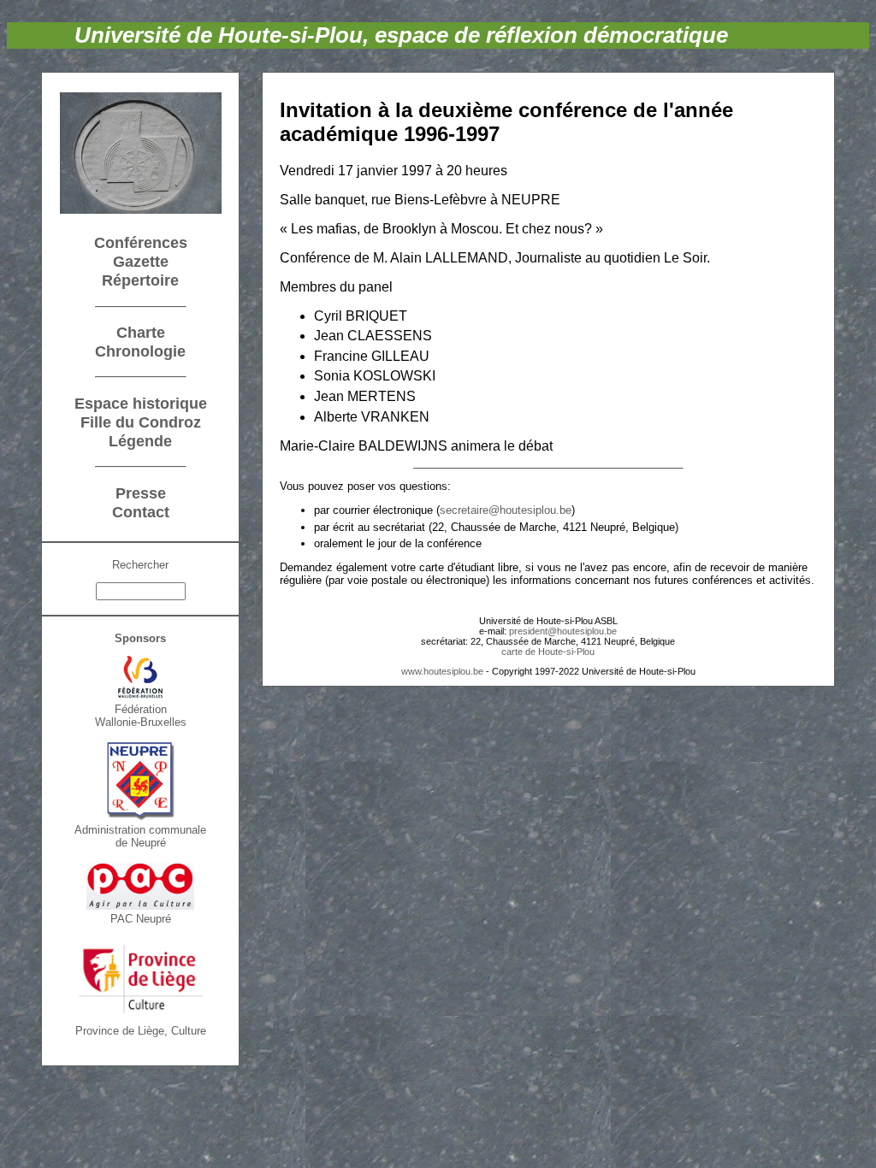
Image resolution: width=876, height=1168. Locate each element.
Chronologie (140, 351)
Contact (140, 512)
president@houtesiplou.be (563, 631)
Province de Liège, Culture (140, 1030)
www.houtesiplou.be (442, 671)
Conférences (140, 242)
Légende (140, 441)
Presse (140, 493)
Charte (140, 332)
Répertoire (140, 280)
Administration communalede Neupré (140, 836)
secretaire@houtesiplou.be (505, 510)
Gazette (141, 261)
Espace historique (140, 403)
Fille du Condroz (140, 422)
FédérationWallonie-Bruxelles (140, 716)
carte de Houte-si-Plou (548, 651)
